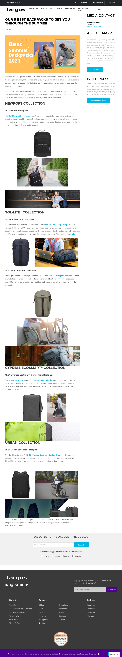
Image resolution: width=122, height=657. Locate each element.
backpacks (20, 91)
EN (76, 3)
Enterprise (91, 605)
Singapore (63, 616)
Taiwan (62, 619)
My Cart (112, 3)
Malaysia (42, 616)
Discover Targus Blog (17, 612)
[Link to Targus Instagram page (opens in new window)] (11, 585)
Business (78, 556)
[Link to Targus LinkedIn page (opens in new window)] (26, 585)
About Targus (14, 605)
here (21, 526)
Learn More (95, 70)
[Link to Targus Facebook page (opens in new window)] (6, 585)
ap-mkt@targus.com (94, 26)
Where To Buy (14, 623)
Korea (61, 612)
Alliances (90, 616)
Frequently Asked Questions (20, 609)
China (41, 605)
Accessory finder (83, 10)
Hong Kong (63, 605)
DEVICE (59, 9)
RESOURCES (70, 9)
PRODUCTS (33, 9)
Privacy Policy (14, 616)
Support (84, 3)
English (112, 655)
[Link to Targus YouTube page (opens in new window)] (21, 585)
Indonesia (63, 609)
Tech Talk (67, 556)
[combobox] (114, 654)
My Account (98, 3)
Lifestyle (57, 556)
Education (91, 609)
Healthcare (91, 612)
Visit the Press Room (98, 101)
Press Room (13, 619)
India (41, 609)
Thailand (42, 623)
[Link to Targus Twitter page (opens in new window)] (16, 585)
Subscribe (111, 589)
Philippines (43, 619)
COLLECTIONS (47, 9)
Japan (41, 612)
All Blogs (46, 556)
